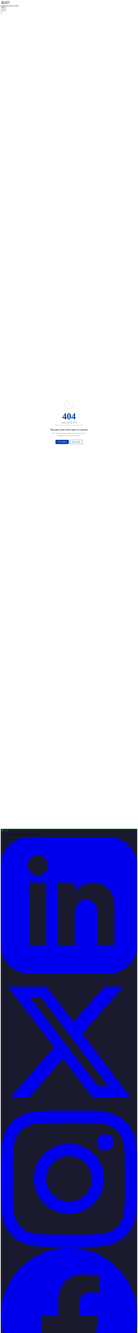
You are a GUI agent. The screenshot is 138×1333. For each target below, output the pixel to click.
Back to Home (62, 441)
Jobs (5, 5)
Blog (17, 5)
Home (2, 5)
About (3, 7)
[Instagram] (69, 1246)
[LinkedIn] (69, 973)
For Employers (11, 5)
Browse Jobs (76, 442)
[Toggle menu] (1, 13)
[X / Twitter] (69, 1109)
